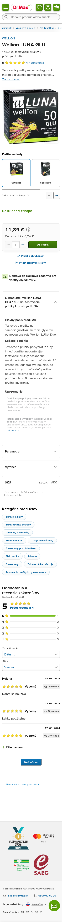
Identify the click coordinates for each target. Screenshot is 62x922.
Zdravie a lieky (14, 516)
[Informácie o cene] (28, 229)
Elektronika (12, 556)
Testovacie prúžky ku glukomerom (26, 572)
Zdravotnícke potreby (18, 524)
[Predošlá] (49, 195)
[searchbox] (31, 16)
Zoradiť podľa (10, 648)
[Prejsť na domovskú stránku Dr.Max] (21, 7)
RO (36, 912)
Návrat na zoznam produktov (22, 784)
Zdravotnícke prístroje (40, 564)
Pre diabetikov (14, 540)
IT (41, 912)
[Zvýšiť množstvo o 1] (22, 244)
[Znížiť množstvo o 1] (8, 244)
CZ (27, 912)
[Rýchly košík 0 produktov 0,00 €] (56, 7)
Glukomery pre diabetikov (21, 548)
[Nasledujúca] (56, 195)
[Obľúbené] (39, 7)
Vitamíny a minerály (17, 532)
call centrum (13, 430)
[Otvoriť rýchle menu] (5, 7)
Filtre (5, 661)
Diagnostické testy (42, 540)
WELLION (8, 38)
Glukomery (12, 564)
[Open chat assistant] (54, 906)
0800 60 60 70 (47, 895)
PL (31, 912)
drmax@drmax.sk (18, 895)
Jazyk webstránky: (13, 904)
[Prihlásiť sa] (47, 7)
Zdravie (32, 556)
